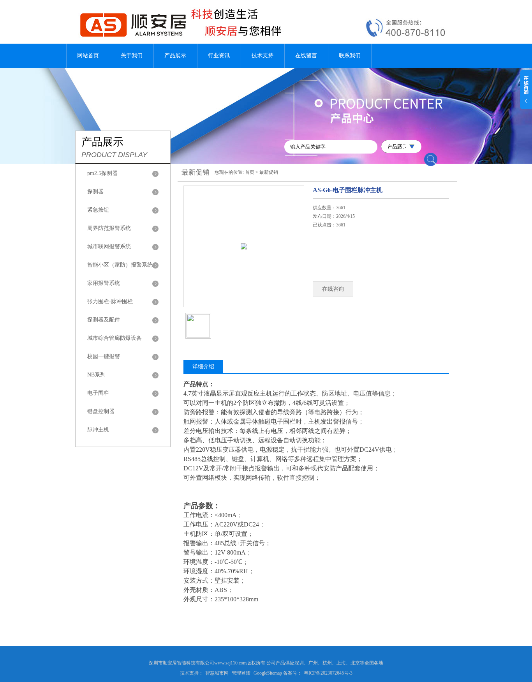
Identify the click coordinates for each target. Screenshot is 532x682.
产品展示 (175, 55)
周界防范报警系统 (109, 228)
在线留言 (306, 55)
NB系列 (96, 375)
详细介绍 (203, 366)
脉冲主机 (98, 430)
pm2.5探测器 (102, 173)
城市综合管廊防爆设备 (114, 338)
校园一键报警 (103, 356)
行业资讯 (219, 55)
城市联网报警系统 (109, 246)
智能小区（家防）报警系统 (120, 265)
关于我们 (132, 55)
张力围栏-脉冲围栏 (110, 301)
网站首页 (88, 55)
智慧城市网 (217, 673)
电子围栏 (98, 393)
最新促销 (268, 172)
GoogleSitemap (268, 673)
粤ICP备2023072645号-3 (328, 673)
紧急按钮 (98, 210)
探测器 (95, 191)
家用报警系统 (103, 283)
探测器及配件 (103, 320)
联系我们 (350, 55)
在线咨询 (333, 289)
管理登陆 (241, 673)
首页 (249, 172)
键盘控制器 (101, 411)
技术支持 (262, 55)
